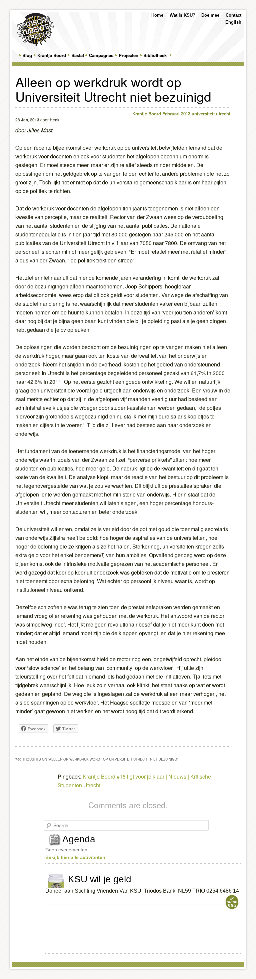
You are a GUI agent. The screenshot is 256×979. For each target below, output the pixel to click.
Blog (27, 55)
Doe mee (210, 15)
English (233, 22)
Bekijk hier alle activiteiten (75, 857)
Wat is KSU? (182, 15)
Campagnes (101, 55)
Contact (233, 15)
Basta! (77, 55)
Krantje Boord (51, 55)
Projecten (128, 55)
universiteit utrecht (211, 113)
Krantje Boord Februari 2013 (161, 113)
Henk (55, 120)
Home (157, 15)
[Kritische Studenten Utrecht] (35, 29)
